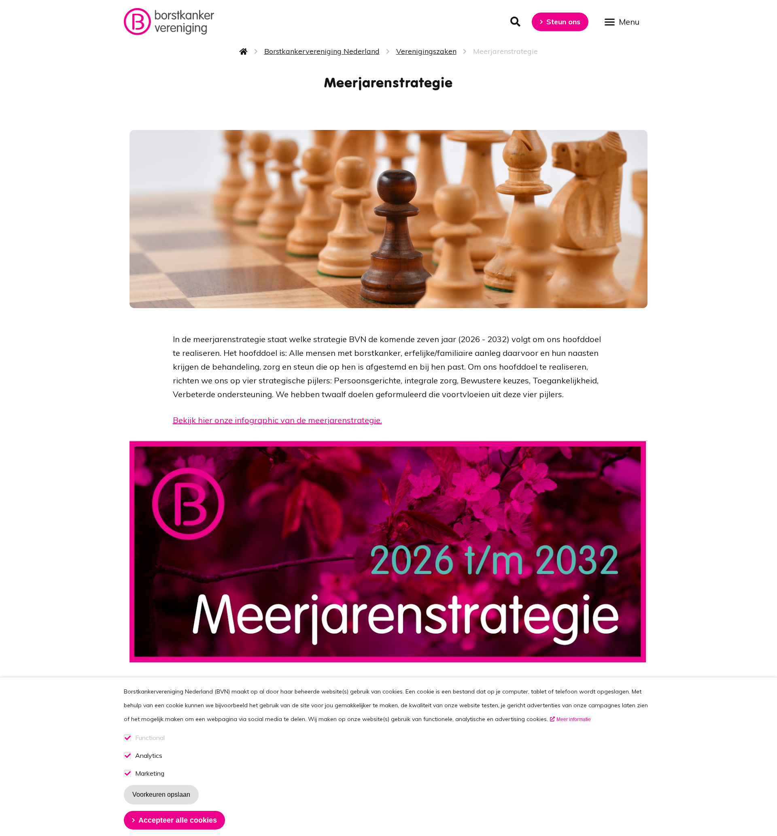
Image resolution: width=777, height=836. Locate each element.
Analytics (148, 755)
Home (244, 51)
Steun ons (563, 21)
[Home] (169, 21)
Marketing (149, 773)
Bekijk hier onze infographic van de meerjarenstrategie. (277, 420)
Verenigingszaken (426, 51)
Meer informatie (573, 719)
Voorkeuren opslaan (161, 794)
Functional (150, 738)
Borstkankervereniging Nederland (322, 51)
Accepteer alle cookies (177, 820)
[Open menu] (625, 21)
